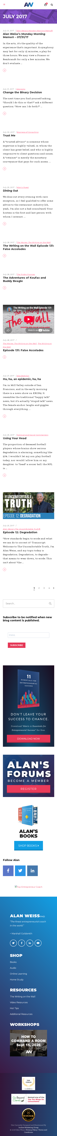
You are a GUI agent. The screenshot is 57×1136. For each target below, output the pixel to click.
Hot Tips (14, 1008)
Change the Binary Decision (22, 92)
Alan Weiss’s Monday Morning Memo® (34, 31)
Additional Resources (21, 1014)
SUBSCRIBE (16, 645)
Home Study (16, 979)
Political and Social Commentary (32, 435)
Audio (13, 968)
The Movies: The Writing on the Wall (34, 242)
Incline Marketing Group (28, 1127)
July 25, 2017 (8, 525)
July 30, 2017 (9, 132)
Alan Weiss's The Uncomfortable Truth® (21, 529)
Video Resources (19, 1002)
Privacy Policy (31, 1130)
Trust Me (9, 135)
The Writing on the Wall (22, 996)
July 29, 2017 (8, 187)
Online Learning (18, 974)
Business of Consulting (27, 132)
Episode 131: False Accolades (23, 350)
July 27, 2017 (8, 376)
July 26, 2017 (8, 435)
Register (29, 789)
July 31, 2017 (8, 31)
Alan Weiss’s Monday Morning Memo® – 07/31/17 (24, 35)
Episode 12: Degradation (20, 532)
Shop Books (28, 845)
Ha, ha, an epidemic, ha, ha (22, 379)
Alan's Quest (23, 187)
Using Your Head (14, 438)
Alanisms (20, 89)
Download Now (28, 738)
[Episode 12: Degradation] (28, 505)
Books (13, 962)
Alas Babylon (23, 376)
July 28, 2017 (8, 242)
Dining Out (10, 190)
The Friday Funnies (26, 274)
